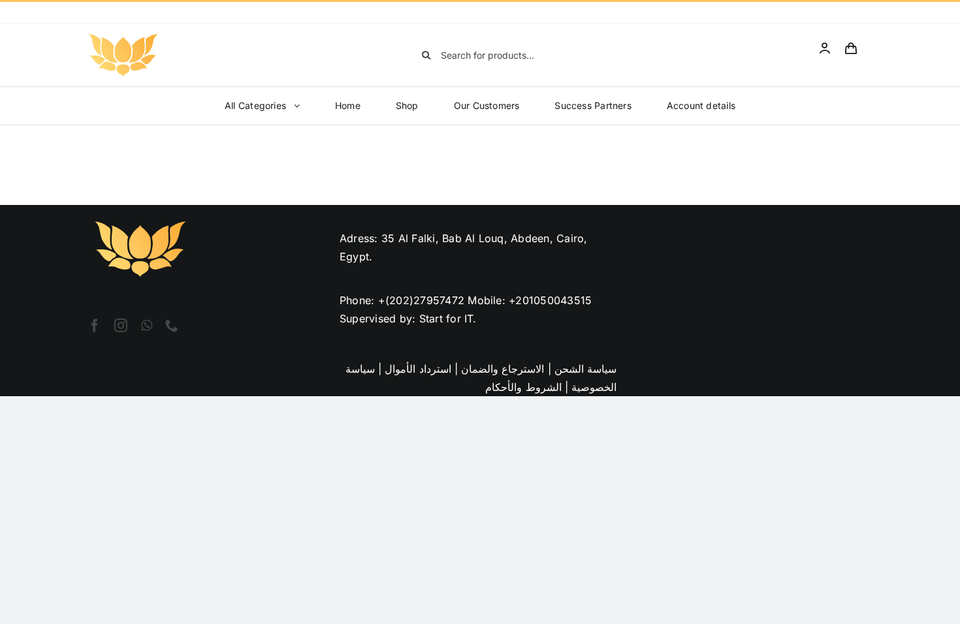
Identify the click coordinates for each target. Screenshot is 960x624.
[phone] (171, 325)
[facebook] (94, 325)
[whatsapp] (146, 325)
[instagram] (120, 325)
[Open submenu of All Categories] (301, 105)
